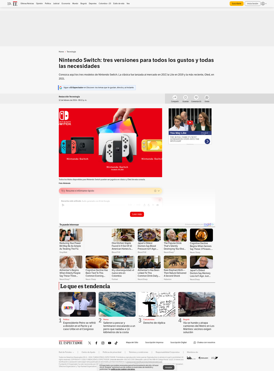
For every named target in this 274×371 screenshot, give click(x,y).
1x (153, 205)
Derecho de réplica (154, 322)
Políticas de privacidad (112, 352)
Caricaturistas (148, 319)
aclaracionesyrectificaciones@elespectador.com (144, 362)
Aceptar (168, 367)
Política (66, 319)
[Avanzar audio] (149, 205)
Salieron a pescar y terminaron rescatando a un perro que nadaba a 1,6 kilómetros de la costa (119, 327)
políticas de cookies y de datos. (123, 369)
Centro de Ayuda (88, 352)
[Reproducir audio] (63, 205)
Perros (105, 319)
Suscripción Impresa (154, 342)
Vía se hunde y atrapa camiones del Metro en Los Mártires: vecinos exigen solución (198, 327)
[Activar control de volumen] (157, 205)
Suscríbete (236, 3)
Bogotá (186, 319)
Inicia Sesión (252, 3)
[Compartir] (175, 98)
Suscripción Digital (178, 342)
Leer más (137, 214)
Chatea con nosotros (206, 342)
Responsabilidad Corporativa (168, 352)
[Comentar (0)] (196, 98)
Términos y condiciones (138, 352)
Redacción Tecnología (69, 97)
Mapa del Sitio (132, 342)
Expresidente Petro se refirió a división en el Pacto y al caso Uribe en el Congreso (79, 326)
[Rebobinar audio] (144, 205)
